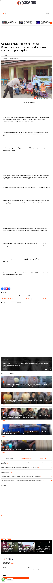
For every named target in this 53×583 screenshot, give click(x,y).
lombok (17, 577)
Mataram (21, 577)
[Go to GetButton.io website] (3, 581)
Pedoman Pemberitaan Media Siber (33, 569)
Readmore (3, 388)
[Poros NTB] (26, 5)
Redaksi (27, 567)
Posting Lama (47, 298)
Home (4, 567)
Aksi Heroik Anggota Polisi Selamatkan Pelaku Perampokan (19, 449)
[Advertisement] (26, 33)
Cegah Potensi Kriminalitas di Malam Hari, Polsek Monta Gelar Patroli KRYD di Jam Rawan (34, 21)
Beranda (28, 298)
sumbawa (26, 577)
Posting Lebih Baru (7, 298)
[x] (1, 515)
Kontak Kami (5, 569)
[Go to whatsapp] (3, 579)
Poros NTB (12, 563)
